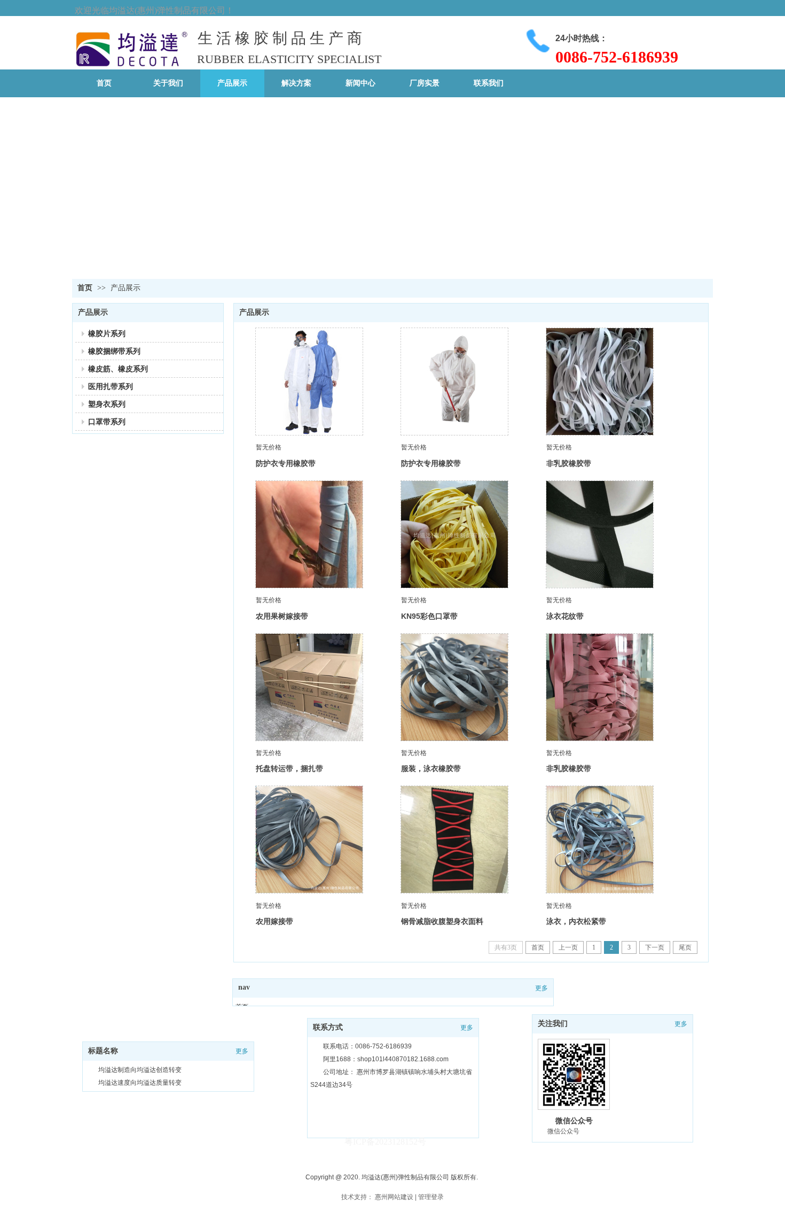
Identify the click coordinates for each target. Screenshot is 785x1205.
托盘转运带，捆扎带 (289, 768)
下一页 (654, 947)
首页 (84, 288)
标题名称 (103, 1051)
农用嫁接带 (274, 921)
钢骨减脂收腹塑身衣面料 (442, 921)
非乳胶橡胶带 (568, 463)
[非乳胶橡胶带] (600, 382)
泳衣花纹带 (565, 616)
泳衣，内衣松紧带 (576, 921)
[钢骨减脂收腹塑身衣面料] (454, 839)
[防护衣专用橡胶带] (309, 382)
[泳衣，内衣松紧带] (600, 839)
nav (244, 987)
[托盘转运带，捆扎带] (309, 687)
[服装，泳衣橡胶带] (454, 687)
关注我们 (553, 1024)
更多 (541, 988)
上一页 (568, 947)
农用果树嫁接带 (282, 616)
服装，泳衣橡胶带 (431, 768)
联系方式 (328, 1027)
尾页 (685, 947)
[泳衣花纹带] (600, 534)
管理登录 (431, 1197)
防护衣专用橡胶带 (286, 463)
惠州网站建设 (394, 1197)
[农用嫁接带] (309, 839)
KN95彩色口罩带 (429, 616)
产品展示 (125, 288)
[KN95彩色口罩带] (454, 534)
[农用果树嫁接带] (309, 534)
